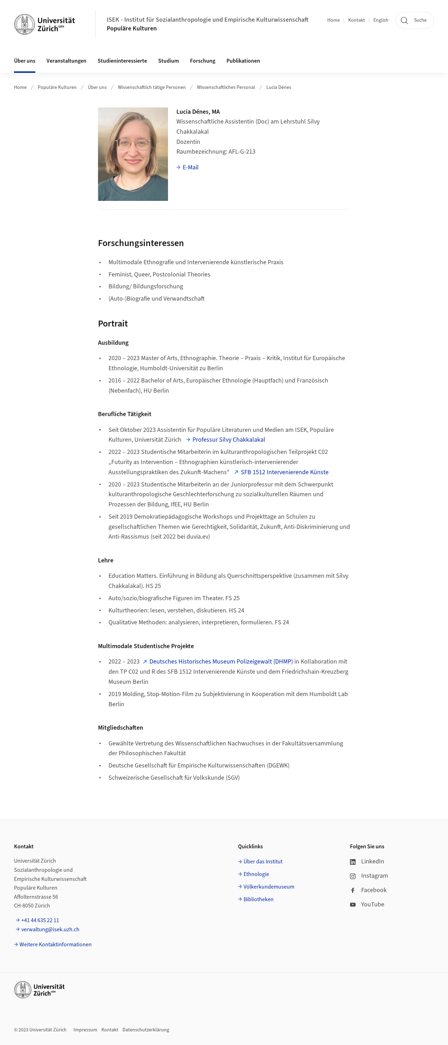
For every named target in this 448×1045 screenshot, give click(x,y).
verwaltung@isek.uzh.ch (50, 929)
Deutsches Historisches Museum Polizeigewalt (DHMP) (221, 661)
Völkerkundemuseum (269, 887)
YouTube (372, 904)
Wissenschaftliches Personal (226, 87)
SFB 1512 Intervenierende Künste (285, 472)
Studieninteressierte (122, 61)
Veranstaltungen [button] (66, 61)
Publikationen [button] (243, 61)
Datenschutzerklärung (145, 1029)
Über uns (97, 87)
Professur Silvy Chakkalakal (228, 439)
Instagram (374, 875)
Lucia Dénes (278, 87)
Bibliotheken (259, 899)
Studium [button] (168, 61)
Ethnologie (256, 874)
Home (333, 20)
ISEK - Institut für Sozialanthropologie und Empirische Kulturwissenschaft (208, 19)
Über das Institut (263, 861)
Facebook (374, 890)
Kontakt (356, 20)
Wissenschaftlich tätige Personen (152, 87)
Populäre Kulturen (132, 28)
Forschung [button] (202, 61)
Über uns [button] (24, 61)
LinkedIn (372, 861)
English (380, 20)
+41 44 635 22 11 (40, 920)
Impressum (85, 1029)
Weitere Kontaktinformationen (56, 944)
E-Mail (191, 167)
